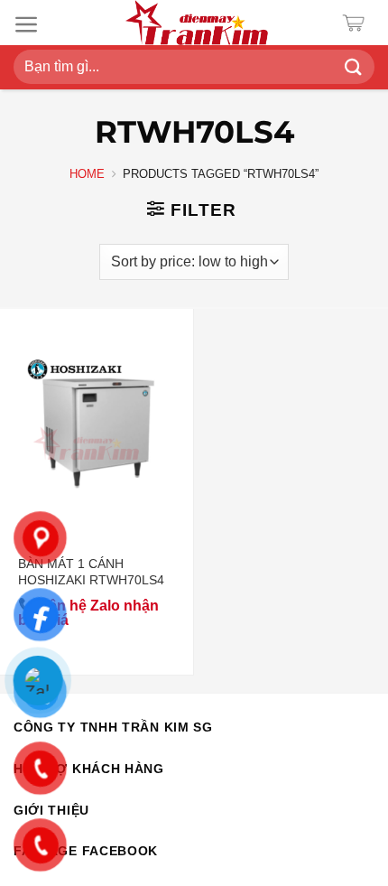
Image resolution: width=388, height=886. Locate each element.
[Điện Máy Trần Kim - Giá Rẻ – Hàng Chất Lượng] (197, 22)
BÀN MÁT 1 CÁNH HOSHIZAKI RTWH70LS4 (91, 571)
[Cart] (357, 23)
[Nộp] (353, 67)
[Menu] (27, 24)
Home (87, 174)
